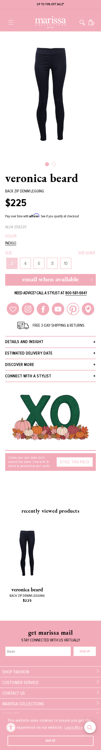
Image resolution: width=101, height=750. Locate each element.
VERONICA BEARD (41, 177)
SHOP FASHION (15, 672)
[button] (11, 22)
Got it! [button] (50, 740)
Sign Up (85, 651)
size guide (86, 253)
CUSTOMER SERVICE (20, 682)
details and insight (24, 341)
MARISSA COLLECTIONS (23, 704)
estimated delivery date (29, 353)
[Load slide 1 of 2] (47, 164)
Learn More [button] (74, 727)
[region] (50, 4)
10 (66, 263)
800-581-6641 (76, 293)
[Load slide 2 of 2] (54, 164)
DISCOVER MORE (19, 364)
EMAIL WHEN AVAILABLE (50, 280)
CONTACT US (13, 693)
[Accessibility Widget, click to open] (11, 727)
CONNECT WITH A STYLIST (28, 376)
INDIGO (10, 243)
